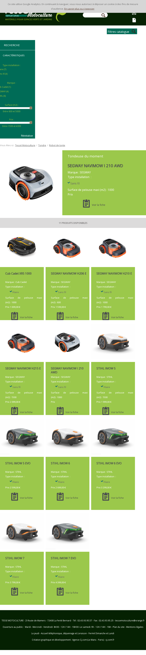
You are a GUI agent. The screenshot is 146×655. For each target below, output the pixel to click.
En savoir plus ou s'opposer (79, 8)
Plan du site (118, 626)
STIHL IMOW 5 (106, 368)
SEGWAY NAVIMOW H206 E (68, 273)
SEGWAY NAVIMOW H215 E (23, 368)
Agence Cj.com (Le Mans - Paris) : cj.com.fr (93, 639)
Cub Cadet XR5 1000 (18, 273)
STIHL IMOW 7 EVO (63, 558)
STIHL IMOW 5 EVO (17, 463)
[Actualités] (134, 20)
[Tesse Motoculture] (36, 19)
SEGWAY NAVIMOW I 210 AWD (95, 165)
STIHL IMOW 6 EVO (109, 463)
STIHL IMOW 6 (60, 463)
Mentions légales (134, 626)
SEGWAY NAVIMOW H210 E (114, 273)
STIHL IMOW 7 (14, 558)
